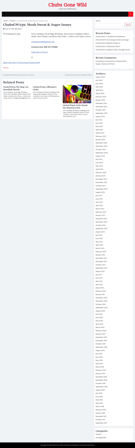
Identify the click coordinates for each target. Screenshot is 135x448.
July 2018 (99, 393)
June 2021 (99, 278)
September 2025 (102, 113)
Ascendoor (75, 445)
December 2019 (101, 337)
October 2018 (100, 383)
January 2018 (100, 413)
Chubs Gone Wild (67, 4)
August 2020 (100, 311)
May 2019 (99, 360)
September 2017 (101, 423)
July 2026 (99, 80)
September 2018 (101, 387)
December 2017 (101, 416)
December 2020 (101, 298)
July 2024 (99, 159)
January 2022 (100, 255)
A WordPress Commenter (105, 61)
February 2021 (101, 291)
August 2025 (100, 117)
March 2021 (100, 288)
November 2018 (101, 380)
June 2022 (99, 238)
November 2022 (101, 222)
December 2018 (101, 377)
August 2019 (100, 351)
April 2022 (99, 245)
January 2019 (100, 374)
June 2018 (99, 397)
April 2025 (99, 130)
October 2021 (100, 265)
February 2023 (101, 212)
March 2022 (100, 248)
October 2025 (101, 110)
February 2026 (101, 97)
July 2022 (99, 235)
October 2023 (101, 186)
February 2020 (101, 331)
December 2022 (101, 219)
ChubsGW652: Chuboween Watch (108, 46)
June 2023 (99, 199)
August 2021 (100, 271)
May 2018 (99, 400)
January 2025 (100, 140)
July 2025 (99, 120)
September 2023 (102, 189)
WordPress (90, 445)
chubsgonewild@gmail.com (43, 42)
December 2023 (101, 179)
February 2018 (101, 410)
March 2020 (100, 327)
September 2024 (102, 153)
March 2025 (100, 133)
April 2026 (99, 90)
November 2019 (101, 341)
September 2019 (101, 347)
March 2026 (100, 94)
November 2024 (101, 146)
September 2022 (102, 229)
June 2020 (99, 318)
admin (19, 29)
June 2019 (99, 357)
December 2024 (101, 143)
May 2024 (99, 166)
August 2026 (100, 77)
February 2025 (101, 136)
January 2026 (100, 100)
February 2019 (101, 370)
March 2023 (100, 209)
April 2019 (99, 364)
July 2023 (99, 196)
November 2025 (101, 107)
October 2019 (100, 344)
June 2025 (99, 123)
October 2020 (101, 304)
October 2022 (101, 225)
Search (98, 21)
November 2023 (101, 182)
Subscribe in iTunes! (39, 52)
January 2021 (100, 295)
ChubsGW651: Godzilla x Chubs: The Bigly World (113, 50)
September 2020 (102, 308)
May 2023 (99, 202)
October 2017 (100, 420)
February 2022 (101, 252)
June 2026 (99, 84)
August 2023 (100, 192)
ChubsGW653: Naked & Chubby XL (108, 43)
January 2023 (100, 215)
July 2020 (99, 314)
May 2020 (99, 321)
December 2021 (101, 258)
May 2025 (99, 126)
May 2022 (99, 242)
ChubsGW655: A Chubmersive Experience (110, 37)
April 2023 (99, 206)
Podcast (6, 68)
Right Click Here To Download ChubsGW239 (21, 63)
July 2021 (99, 275)
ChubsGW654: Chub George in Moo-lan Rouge (112, 40)
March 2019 (100, 367)
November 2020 (101, 301)
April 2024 (99, 169)
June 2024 (99, 163)
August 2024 (100, 156)
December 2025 (101, 103)
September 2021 (101, 268)
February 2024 (101, 173)
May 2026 (99, 87)
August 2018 (100, 390)
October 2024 (101, 150)
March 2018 (100, 407)
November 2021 (101, 262)
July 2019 (99, 354)
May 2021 (99, 281)
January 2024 (100, 176)
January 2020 (100, 334)
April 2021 (99, 285)
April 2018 (99, 403)
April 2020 (99, 324)
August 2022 (100, 232)
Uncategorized (101, 438)
